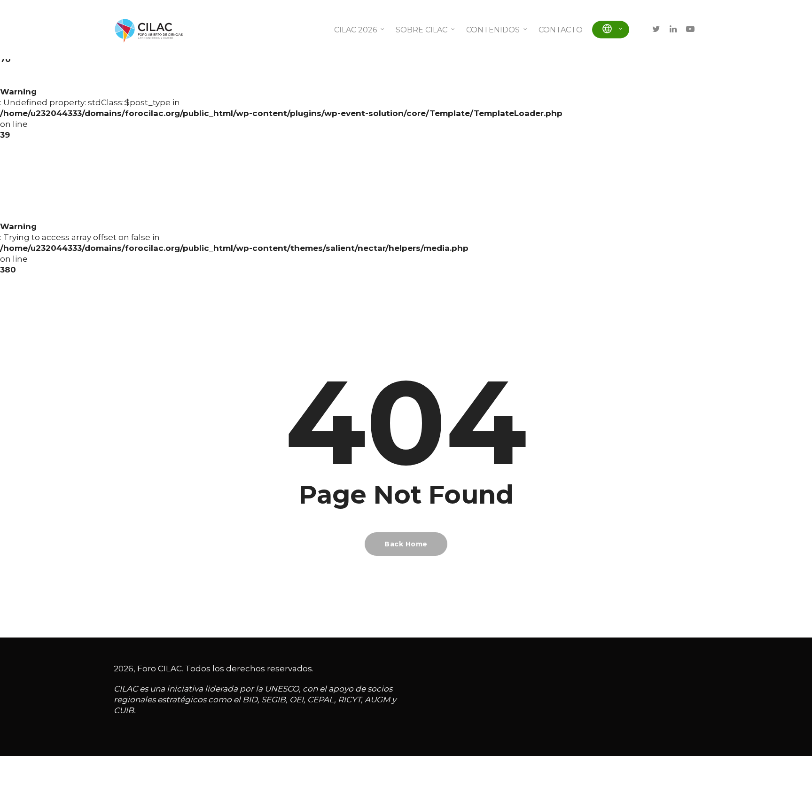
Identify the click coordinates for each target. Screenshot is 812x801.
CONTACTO (561, 29)
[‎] (610, 30)
